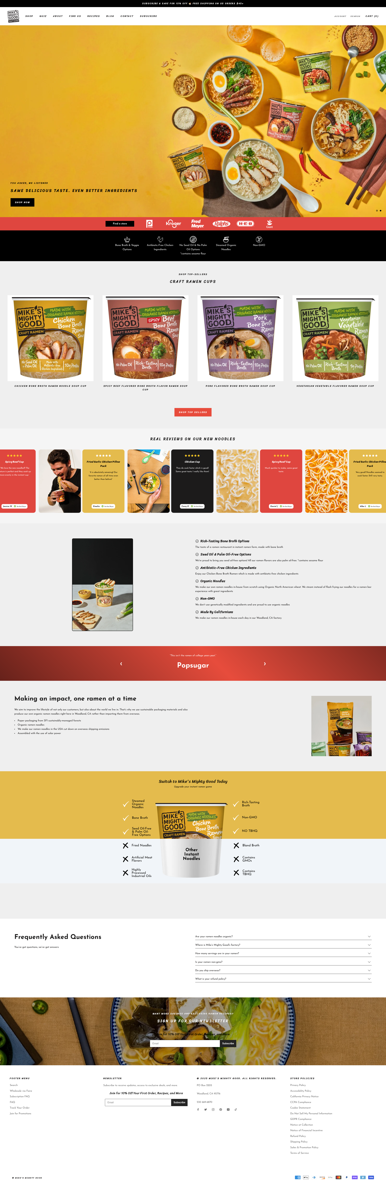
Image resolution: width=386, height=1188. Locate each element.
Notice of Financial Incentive (306, 1130)
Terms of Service (299, 1153)
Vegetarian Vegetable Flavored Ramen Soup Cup (335, 386)
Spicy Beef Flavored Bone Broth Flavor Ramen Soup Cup (145, 388)
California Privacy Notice (304, 1096)
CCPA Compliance (300, 1102)
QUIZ (43, 16)
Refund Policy (298, 1136)
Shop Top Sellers (193, 412)
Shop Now (22, 202)
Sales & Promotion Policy (304, 1147)
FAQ (12, 1102)
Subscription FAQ (20, 1096)
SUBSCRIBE (148, 16)
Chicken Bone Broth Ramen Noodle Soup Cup (50, 386)
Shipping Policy (298, 1142)
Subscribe (228, 1043)
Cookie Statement (300, 1108)
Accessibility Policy (300, 1091)
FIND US (75, 16)
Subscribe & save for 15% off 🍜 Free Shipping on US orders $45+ (193, 3)
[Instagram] (213, 1109)
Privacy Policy (298, 1085)
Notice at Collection (301, 1125)
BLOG (110, 16)
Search (356, 16)
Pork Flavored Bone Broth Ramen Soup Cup (240, 386)
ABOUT (58, 16)
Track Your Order (20, 1108)
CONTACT (127, 16)
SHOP (29, 16)
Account (340, 16)
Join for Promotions (20, 1113)
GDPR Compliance (301, 1119)
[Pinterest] (220, 1109)
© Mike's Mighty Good (27, 1178)
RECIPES (93, 16)
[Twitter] (205, 1109)
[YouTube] (228, 1109)
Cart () (371, 16)
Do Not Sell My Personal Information (311, 1113)
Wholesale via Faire (21, 1091)
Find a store (120, 224)
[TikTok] (235, 1109)
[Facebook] (198, 1109)
